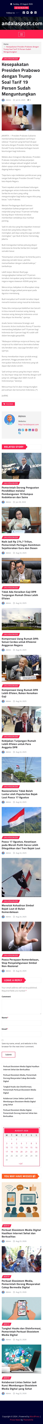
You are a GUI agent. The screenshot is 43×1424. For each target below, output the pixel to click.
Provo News (15, 1420)
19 (17, 1151)
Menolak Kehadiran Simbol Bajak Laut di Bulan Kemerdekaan (18, 908)
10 (7, 1147)
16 (36, 1147)
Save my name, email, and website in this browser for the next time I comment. (19, 1045)
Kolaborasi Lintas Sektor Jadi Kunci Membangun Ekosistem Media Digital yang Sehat (19, 1101)
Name (5, 1017)
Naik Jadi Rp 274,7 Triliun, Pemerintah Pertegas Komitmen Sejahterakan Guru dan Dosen (21, 544)
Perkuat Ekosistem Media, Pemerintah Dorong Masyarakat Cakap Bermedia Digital (19, 1078)
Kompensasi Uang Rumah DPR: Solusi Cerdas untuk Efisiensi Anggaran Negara (20, 642)
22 (31, 1151)
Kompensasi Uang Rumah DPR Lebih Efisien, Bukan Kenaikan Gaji (20, 693)
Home (6, 44)
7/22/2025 (9, 404)
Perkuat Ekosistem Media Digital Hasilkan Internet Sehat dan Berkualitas (21, 1233)
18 (12, 1151)
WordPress (34, 1416)
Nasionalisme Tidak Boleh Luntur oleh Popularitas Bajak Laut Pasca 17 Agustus (19, 794)
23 (36, 1151)
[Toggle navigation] (21, 34)
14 (26, 1147)
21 (26, 1151)
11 (12, 1147)
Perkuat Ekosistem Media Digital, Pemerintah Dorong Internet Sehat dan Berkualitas (20, 1113)
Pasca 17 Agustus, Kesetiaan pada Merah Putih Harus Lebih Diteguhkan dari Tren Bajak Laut (21, 845)
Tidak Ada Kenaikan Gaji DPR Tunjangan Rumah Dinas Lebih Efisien (20, 595)
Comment (6, 996)
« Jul (20, 1163)
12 (17, 1147)
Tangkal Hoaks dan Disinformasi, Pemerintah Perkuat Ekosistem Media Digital (19, 1089)
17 (7, 1151)
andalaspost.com (22, 23)
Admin (8, 100)
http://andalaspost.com (28, 424)
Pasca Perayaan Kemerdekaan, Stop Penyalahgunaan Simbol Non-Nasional (20, 962)
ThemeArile (28, 1420)
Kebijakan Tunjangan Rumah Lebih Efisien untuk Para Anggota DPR (19, 744)
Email (5, 1029)
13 (21, 1147)
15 (31, 1147)
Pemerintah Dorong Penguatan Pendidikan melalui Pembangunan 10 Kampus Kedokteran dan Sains (20, 492)
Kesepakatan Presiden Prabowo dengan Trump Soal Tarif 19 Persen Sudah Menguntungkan (21, 49)
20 (21, 1151)
